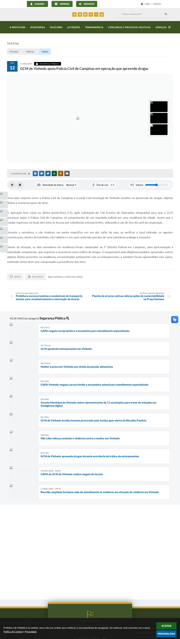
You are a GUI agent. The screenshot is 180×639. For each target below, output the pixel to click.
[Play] (12, 184)
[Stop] (19, 184)
